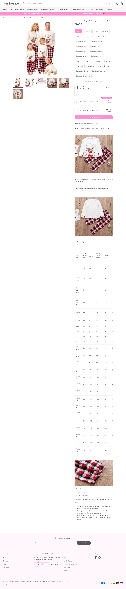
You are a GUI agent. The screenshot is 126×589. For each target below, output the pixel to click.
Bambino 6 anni (95, 46)
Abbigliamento (69, 561)
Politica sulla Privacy (37, 581)
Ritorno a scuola (32, 10)
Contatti (109, 10)
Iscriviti (84, 543)
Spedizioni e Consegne (63, 581)
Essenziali (67, 558)
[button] (93, 87)
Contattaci (6, 561)
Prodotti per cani (79, 10)
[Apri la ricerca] (24, 3)
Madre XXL (79, 66)
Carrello (5, 558)
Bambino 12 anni (81, 56)
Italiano (108, 4)
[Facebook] (96, 557)
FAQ (4, 564)
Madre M (88, 61)
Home (5, 10)
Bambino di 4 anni (96, 41)
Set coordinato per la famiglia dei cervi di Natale (31, 17)
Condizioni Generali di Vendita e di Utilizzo (20, 581)
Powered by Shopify (23, 584)
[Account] (116, 4)
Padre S (78, 31)
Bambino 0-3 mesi (104, 66)
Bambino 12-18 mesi (83, 76)
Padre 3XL (90, 36)
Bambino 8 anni (81, 51)
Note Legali (5, 581)
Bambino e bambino (48, 10)
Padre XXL (79, 36)
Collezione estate (16, 10)
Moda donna (64, 10)
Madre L (97, 61)
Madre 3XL (90, 66)
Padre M (87, 31)
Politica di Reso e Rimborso (50, 581)
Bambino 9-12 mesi (98, 71)
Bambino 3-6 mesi (82, 71)
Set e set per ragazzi (13, 17)
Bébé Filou (14, 584)
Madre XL (106, 61)
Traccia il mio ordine (96, 10)
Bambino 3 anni (81, 41)
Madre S (78, 61)
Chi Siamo (6, 567)
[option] (33, 14)
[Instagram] (99, 557)
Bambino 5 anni (81, 46)
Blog (66, 570)
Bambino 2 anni (102, 36)
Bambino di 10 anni (96, 51)
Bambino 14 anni (96, 56)
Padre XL (105, 31)
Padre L (96, 31)
